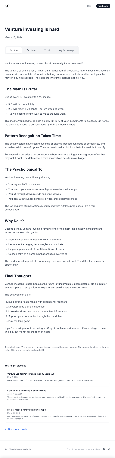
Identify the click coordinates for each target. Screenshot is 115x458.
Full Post (13, 50)
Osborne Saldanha (22, 449)
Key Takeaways (66, 50)
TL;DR (47, 50)
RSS (89, 6)
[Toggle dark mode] (108, 449)
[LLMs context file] (103, 449)
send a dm (103, 6)
